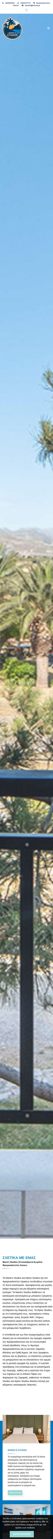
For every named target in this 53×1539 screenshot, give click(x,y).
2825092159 (10, 3)
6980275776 (25, 3)
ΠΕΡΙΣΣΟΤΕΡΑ (15, 1493)
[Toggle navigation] (38, 28)
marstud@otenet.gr (32, 5)
